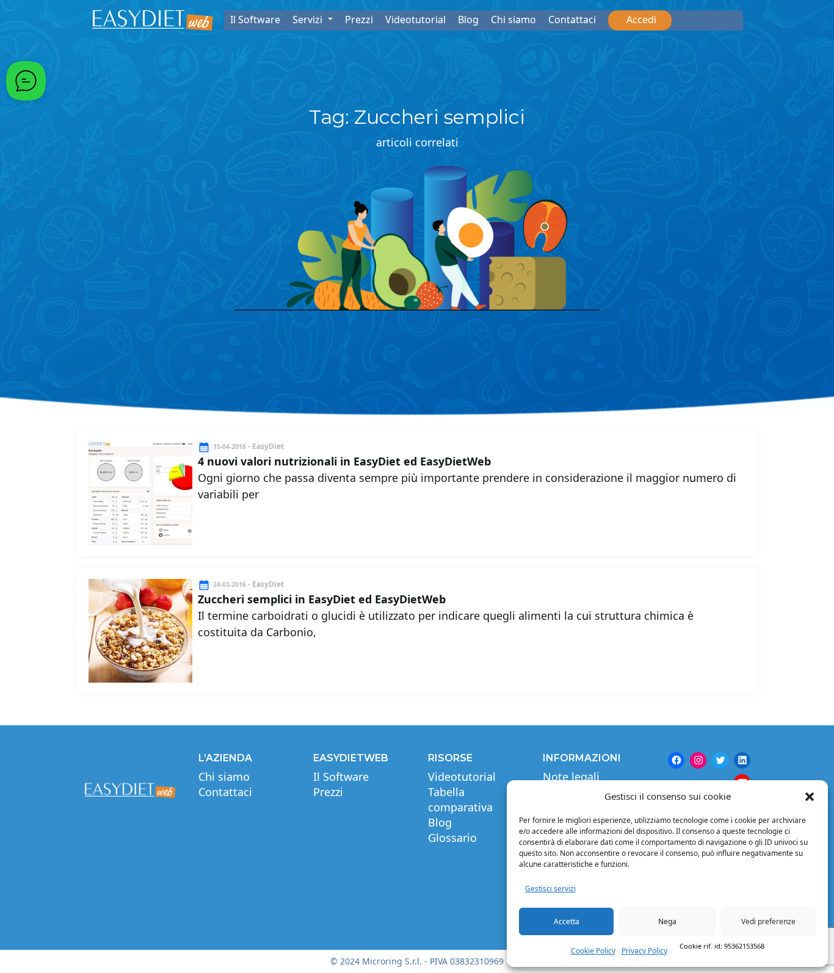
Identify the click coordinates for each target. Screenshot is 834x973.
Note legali (571, 776)
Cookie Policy (593, 951)
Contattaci (572, 19)
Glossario (452, 837)
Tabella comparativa (460, 799)
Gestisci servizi (550, 888)
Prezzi (359, 19)
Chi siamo (513, 19)
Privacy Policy (644, 951)
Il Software (255, 19)
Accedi (639, 19)
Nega (667, 921)
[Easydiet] (153, 20)
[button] (809, 796)
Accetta (566, 921)
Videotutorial (415, 19)
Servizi (308, 19)
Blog (468, 19)
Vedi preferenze (768, 921)
